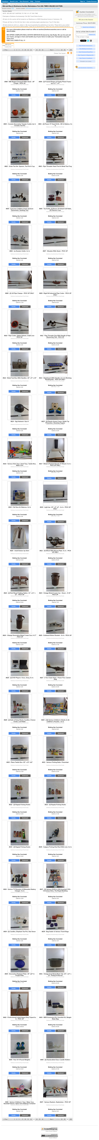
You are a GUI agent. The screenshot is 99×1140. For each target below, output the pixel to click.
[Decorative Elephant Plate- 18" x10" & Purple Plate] (19, 960)
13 (34, 50)
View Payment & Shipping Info (85, 55)
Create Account (92, 1)
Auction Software (53, 1137)
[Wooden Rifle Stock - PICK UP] (55, 237)
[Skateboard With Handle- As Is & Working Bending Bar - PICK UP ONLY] (55, 364)
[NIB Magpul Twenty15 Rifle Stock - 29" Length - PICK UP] (19, 68)
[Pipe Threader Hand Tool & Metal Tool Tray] (55, 153)
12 (31, 50)
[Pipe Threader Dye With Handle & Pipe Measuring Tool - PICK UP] (55, 322)
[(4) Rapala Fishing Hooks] (55, 791)
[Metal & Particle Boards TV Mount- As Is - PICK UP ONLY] (55, 450)
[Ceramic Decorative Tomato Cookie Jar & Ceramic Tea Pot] (19, 110)
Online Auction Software (51, 1131)
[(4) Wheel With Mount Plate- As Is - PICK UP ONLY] (55, 537)
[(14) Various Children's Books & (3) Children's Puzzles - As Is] (55, 706)
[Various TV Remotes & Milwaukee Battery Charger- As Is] (19, 876)
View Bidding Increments (85, 48)
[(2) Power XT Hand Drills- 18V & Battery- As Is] (55, 110)
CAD (13, 8)
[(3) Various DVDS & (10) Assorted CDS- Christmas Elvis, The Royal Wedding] (55, 876)
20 (64, 50)
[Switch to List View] (71, 53)
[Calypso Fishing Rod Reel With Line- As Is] (55, 833)
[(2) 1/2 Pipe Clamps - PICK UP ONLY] (19, 280)
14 (36, 50)
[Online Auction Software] (49, 1130)
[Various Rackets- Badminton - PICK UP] (55, 1088)
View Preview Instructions (85, 45)
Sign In (82, 1)
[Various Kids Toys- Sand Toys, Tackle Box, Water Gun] (19, 450)
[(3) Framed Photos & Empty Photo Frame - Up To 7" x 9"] (55, 68)
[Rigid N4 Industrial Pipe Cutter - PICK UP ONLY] (55, 280)
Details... (14, 95)
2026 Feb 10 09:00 (8, 46)
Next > (52, 50)
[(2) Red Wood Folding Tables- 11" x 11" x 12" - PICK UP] (19, 579)
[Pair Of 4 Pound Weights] (19, 1046)
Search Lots (14, 1)
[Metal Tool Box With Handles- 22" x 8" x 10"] (19, 364)
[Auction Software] (49, 1136)
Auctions (5, 1)
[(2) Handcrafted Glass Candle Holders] (55, 1046)
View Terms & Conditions (85, 58)
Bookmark (25, 95)
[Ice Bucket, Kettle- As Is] (19, 237)
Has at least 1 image (83, 37)
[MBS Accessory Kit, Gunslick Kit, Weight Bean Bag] (55, 1004)
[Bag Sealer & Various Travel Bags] (55, 918)
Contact (37, 1)
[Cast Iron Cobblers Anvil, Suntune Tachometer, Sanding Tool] (19, 195)
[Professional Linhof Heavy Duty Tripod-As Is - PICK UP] (19, 1004)
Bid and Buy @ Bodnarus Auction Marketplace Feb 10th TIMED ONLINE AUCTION (30, 3)
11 (28, 50)
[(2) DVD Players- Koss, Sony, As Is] (19, 664)
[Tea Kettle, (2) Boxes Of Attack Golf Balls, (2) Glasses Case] (55, 195)
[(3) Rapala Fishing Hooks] (19, 791)
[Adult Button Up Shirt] (19, 537)
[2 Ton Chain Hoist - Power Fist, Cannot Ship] (55, 664)
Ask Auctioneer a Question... (86, 67)
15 (39, 50)
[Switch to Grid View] (68, 53)
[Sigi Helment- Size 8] (19, 408)
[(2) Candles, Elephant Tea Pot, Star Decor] (19, 918)
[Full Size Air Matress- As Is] (19, 493)
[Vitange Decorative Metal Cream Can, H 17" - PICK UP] (19, 622)
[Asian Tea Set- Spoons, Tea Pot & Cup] (19, 153)
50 (67, 50)
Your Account (24, 1)
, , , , (43, 8)
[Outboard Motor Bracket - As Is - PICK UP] (55, 622)
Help (31, 1)
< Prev (5, 50)
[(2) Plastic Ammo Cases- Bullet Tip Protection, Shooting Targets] (55, 408)
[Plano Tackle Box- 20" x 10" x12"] (19, 749)
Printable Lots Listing (85, 61)
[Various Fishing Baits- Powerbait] (55, 749)
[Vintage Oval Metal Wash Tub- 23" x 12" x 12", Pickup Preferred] (55, 960)
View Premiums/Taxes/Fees (86, 52)
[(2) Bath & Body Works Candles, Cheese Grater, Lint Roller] (19, 706)
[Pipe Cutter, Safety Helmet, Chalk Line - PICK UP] (19, 322)
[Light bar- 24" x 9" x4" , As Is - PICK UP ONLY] (55, 493)
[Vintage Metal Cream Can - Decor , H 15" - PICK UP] (55, 579)
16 (42, 50)
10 (61, 50)
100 (71, 50)
